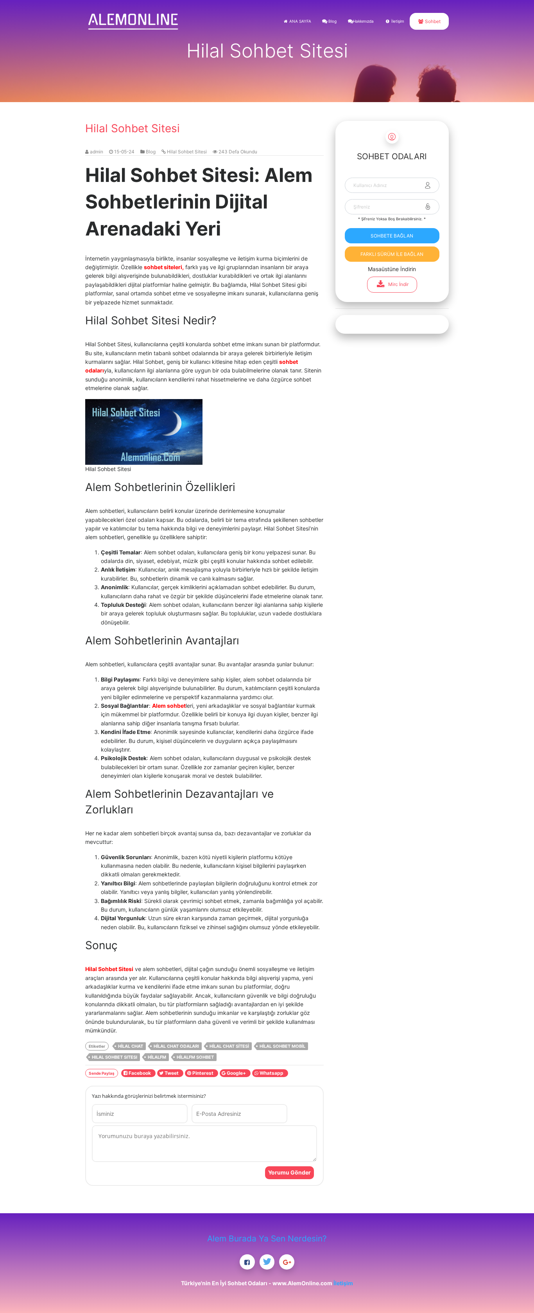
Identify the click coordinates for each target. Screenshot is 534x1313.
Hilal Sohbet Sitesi (187, 152)
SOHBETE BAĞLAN (392, 236)
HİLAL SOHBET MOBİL (282, 1046)
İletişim (397, 21)
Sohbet (432, 21)
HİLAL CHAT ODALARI (176, 1046)
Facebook (140, 1073)
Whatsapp (272, 1073)
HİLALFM (157, 1057)
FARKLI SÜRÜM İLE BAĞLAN (391, 254)
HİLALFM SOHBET (195, 1057)
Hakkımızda (363, 21)
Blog (332, 21)
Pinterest (203, 1073)
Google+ (237, 1073)
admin (96, 152)
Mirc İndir (398, 284)
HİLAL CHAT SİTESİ (229, 1046)
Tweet (172, 1073)
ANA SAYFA (299, 21)
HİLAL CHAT (130, 1046)
